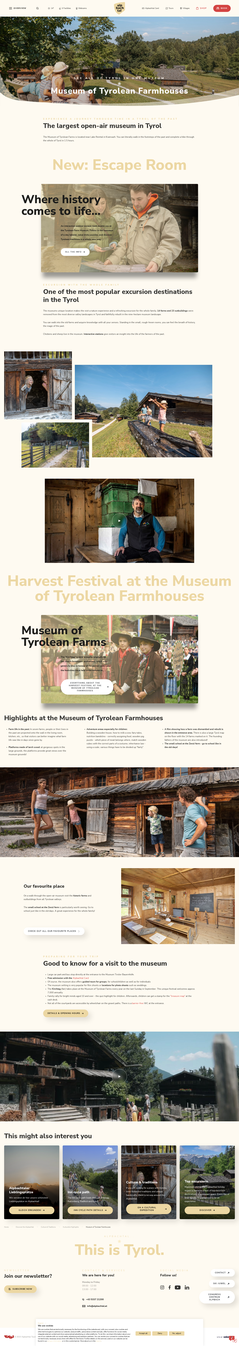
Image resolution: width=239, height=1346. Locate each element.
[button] (42, 1323)
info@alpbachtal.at (97, 1306)
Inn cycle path (78, 1192)
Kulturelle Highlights (71, 1227)
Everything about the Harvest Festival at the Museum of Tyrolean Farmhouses (85, 687)
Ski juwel (219, 1284)
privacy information (54, 1341)
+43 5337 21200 (95, 1299)
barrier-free (137, 1003)
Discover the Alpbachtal (25, 1227)
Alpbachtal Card (81, 978)
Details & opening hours (64, 1013)
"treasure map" (177, 996)
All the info (73, 252)
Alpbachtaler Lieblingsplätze (21, 1190)
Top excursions (196, 1181)
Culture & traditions (142, 1182)
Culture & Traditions (48, 1227)
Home (6, 1227)
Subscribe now (22, 1289)
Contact (220, 1273)
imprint (98, 1341)
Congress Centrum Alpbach (214, 1297)
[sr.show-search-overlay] (38, 8)
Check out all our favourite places (52, 931)
